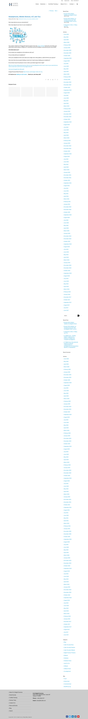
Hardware (66, 658)
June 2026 (66, 34)
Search (11, 710)
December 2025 (67, 50)
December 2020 (67, 206)
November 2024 (67, 84)
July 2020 (66, 220)
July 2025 (66, 63)
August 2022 (67, 156)
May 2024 (66, 100)
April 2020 (66, 228)
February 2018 (67, 291)
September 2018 (68, 273)
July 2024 (66, 95)
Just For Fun (67, 663)
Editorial (66, 655)
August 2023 (67, 124)
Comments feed (67, 683)
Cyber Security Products (69, 647)
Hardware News (67, 660)
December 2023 (67, 114)
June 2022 (66, 161)
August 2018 (67, 275)
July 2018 (66, 278)
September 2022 (68, 153)
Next (56, 10)
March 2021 (66, 198)
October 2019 (67, 241)
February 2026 (67, 45)
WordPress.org (67, 686)
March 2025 (66, 74)
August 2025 (67, 60)
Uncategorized (67, 671)
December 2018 (67, 265)
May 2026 (66, 37)
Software (66, 666)
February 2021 (67, 201)
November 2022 (67, 148)
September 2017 (68, 302)
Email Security (12, 695)
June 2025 (66, 66)
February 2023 (67, 140)
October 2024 (67, 87)
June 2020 (66, 222)
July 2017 (66, 307)
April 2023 (66, 135)
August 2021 (67, 185)
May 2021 (66, 193)
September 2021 (68, 183)
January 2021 (67, 204)
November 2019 (67, 238)
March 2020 (66, 230)
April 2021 (66, 196)
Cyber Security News (69, 644)
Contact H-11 (12, 702)
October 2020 (67, 212)
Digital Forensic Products (69, 652)
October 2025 (67, 55)
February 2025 (67, 76)
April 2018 (66, 286)
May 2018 (66, 283)
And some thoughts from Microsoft (16, 69)
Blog (65, 642)
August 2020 (67, 217)
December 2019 (67, 236)
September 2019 (68, 244)
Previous (52, 10)
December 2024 (67, 82)
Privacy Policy (25, 717)
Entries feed (66, 681)
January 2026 (67, 47)
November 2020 (67, 209)
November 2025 (67, 53)
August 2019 (67, 246)
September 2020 (68, 214)
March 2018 (66, 289)
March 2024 (66, 106)
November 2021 (67, 177)
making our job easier (21, 74)
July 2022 (66, 159)
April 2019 (66, 257)
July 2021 (66, 188)
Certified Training (13, 697)
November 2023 (67, 116)
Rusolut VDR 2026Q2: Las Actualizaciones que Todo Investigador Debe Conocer (70, 20)
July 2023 (66, 127)
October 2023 (67, 119)
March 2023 (66, 137)
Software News (67, 668)
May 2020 (66, 225)
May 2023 (66, 132)
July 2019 (66, 249)
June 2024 (66, 98)
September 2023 (68, 122)
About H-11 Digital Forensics (15, 692)
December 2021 (67, 175)
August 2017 (67, 305)
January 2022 (67, 172)
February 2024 (67, 108)
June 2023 (66, 129)
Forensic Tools (12, 700)
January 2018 (67, 294)
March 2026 (66, 42)
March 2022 (66, 169)
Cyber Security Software (69, 650)
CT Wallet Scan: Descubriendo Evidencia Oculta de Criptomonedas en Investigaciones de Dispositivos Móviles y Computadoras (71, 345)
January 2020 (67, 233)
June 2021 (66, 191)
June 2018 (66, 281)
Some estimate (41, 45)
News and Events (13, 705)
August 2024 (67, 92)
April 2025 (66, 71)
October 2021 (67, 180)
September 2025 (68, 58)
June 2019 (66, 252)
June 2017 (66, 310)
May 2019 (66, 254)
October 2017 (67, 299)
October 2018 (67, 270)
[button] (77, 4)
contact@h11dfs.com (41, 700)
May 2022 (66, 164)
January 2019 (67, 262)
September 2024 (68, 90)
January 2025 (67, 79)
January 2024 (67, 111)
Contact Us (30, 717)
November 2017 (67, 297)
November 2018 (67, 267)
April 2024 (66, 103)
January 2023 (67, 143)
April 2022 (66, 167)
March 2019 (66, 260)
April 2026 (66, 39)
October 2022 (67, 151)
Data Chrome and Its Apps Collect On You (32, 71)
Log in (65, 678)
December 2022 (67, 145)
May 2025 (66, 68)
